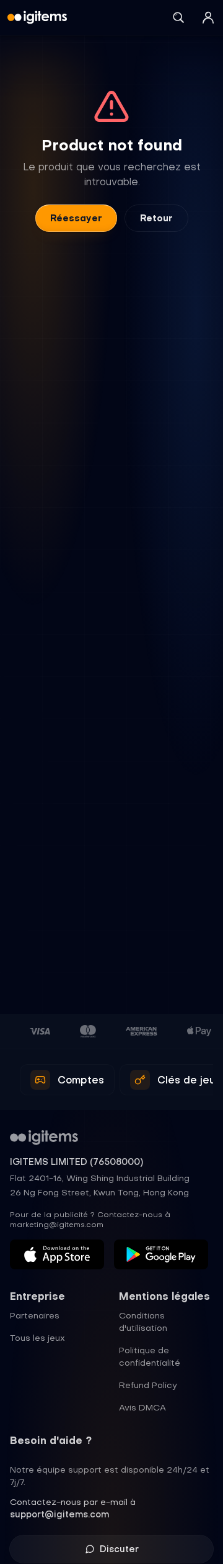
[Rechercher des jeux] (178, 17)
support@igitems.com (59, 1514)
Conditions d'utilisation (143, 1321)
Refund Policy (148, 1385)
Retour (156, 218)
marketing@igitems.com (56, 1225)
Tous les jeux (37, 1337)
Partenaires (34, 1315)
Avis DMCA (142, 1407)
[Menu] (208, 17)
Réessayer (76, 218)
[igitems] (37, 17)
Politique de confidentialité (149, 1356)
